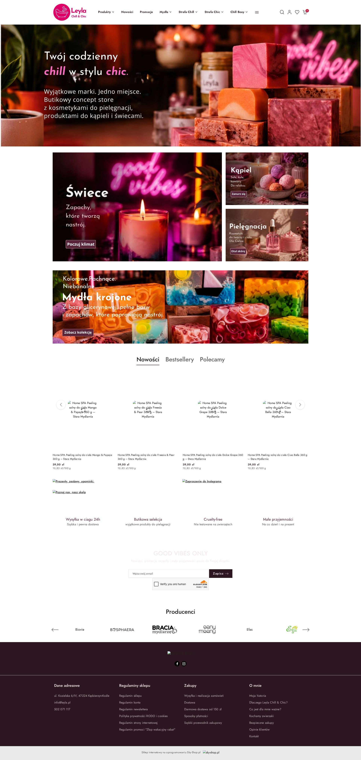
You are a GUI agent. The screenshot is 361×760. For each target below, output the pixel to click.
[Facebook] (177, 663)
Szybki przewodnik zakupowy (203, 723)
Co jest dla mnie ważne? (265, 709)
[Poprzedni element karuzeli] (55, 629)
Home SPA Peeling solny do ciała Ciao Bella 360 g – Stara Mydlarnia (277, 457)
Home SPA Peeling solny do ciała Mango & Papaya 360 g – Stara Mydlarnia (82, 457)
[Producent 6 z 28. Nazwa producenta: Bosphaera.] (74, 629)
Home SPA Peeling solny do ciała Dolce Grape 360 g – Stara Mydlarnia (213, 457)
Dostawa (189, 702)
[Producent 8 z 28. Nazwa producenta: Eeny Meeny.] (159, 629)
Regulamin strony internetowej (138, 723)
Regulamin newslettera (133, 709)
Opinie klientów (259, 729)
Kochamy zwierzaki (261, 716)
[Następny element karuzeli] (306, 629)
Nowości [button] (148, 359)
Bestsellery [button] (179, 359)
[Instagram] (184, 663)
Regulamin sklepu (130, 696)
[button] (106, 12)
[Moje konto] (289, 12)
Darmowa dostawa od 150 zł (202, 709)
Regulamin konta (129, 702)
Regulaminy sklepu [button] (134, 685)
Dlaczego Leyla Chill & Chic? (268, 702)
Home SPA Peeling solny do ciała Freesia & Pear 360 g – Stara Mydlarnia (146, 457)
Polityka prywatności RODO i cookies (143, 716)
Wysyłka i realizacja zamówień (204, 696)
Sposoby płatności (196, 716)
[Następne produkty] (300, 404)
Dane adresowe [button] (67, 685)
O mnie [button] (255, 685)
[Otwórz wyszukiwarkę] (282, 12)
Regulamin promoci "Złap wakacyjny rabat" (147, 729)
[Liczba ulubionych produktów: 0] (297, 12)
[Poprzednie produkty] (61, 404)
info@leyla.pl (62, 702)
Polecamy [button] (212, 359)
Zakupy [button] (190, 685)
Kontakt (254, 736)
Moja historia (257, 696)
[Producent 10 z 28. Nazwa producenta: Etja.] (244, 629)
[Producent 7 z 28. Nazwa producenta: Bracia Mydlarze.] (117, 629)
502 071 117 (62, 709)
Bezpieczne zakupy (261, 723)
